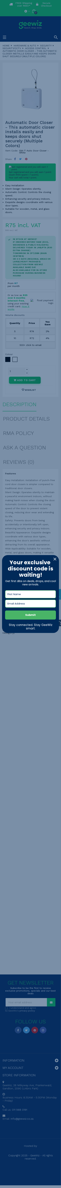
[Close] (55, 559)
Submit (30, 615)
